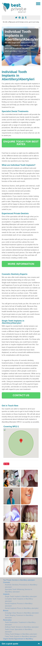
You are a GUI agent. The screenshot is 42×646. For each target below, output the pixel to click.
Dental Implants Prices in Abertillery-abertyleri (21, 608)
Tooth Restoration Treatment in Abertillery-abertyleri (20, 623)
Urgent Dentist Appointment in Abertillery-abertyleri (18, 640)
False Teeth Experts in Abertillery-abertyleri (21, 636)
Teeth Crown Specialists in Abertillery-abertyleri (19, 630)
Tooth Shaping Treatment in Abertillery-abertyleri (19, 616)
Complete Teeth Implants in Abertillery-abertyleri (19, 600)
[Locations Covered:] (2, 3)
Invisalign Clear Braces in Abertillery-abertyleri (22, 613)
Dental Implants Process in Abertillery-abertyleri (19, 605)
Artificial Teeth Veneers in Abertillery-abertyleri (22, 627)
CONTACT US (21, 395)
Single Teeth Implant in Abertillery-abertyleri (21, 596)
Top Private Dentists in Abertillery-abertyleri (19, 580)
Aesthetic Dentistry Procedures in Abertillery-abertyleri (21, 586)
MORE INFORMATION (21, 263)
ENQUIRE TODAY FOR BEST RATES (20, 143)
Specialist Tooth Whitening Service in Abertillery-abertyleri (18, 590)
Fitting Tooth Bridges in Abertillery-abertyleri (21, 634)
